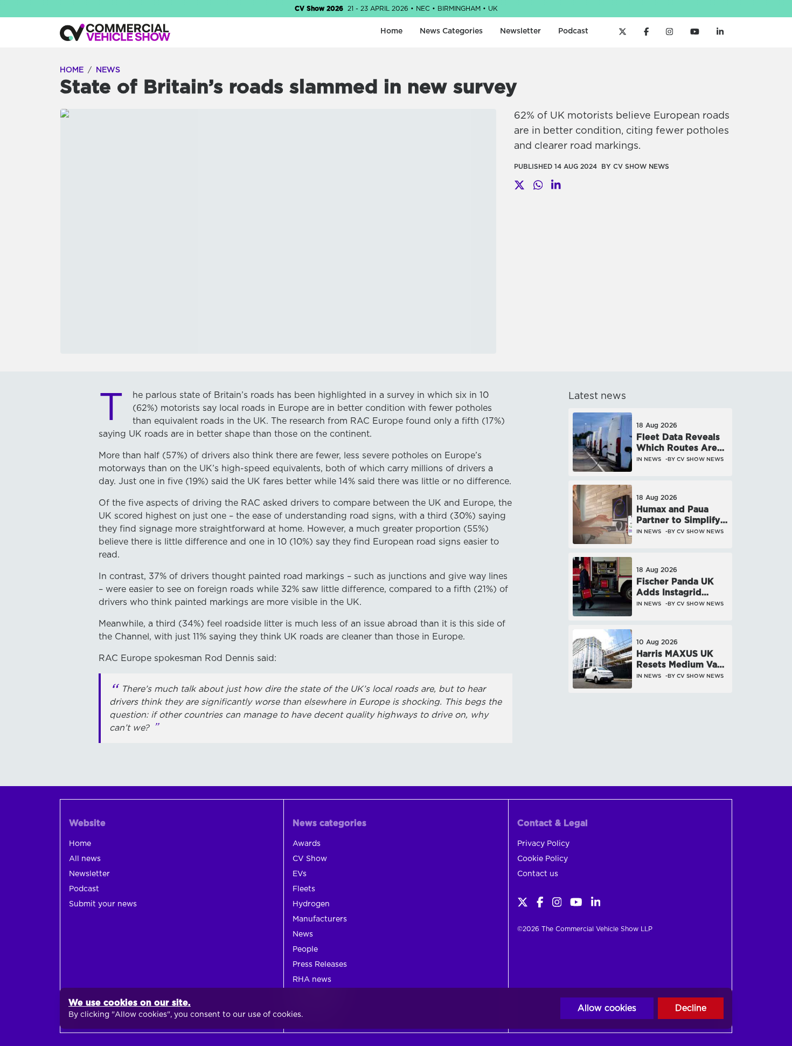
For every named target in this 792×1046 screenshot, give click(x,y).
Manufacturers (320, 919)
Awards (307, 844)
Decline (690, 1008)
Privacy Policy (543, 844)
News (108, 70)
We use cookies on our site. (129, 1003)
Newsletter (520, 31)
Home (391, 31)
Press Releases (320, 964)
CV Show (310, 859)
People (305, 949)
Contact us (537, 874)
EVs (300, 874)
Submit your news (103, 904)
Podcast (573, 31)
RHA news (312, 979)
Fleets (304, 889)
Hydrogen (311, 904)
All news (85, 859)
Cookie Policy (542, 859)
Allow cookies (607, 1008)
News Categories (451, 31)
